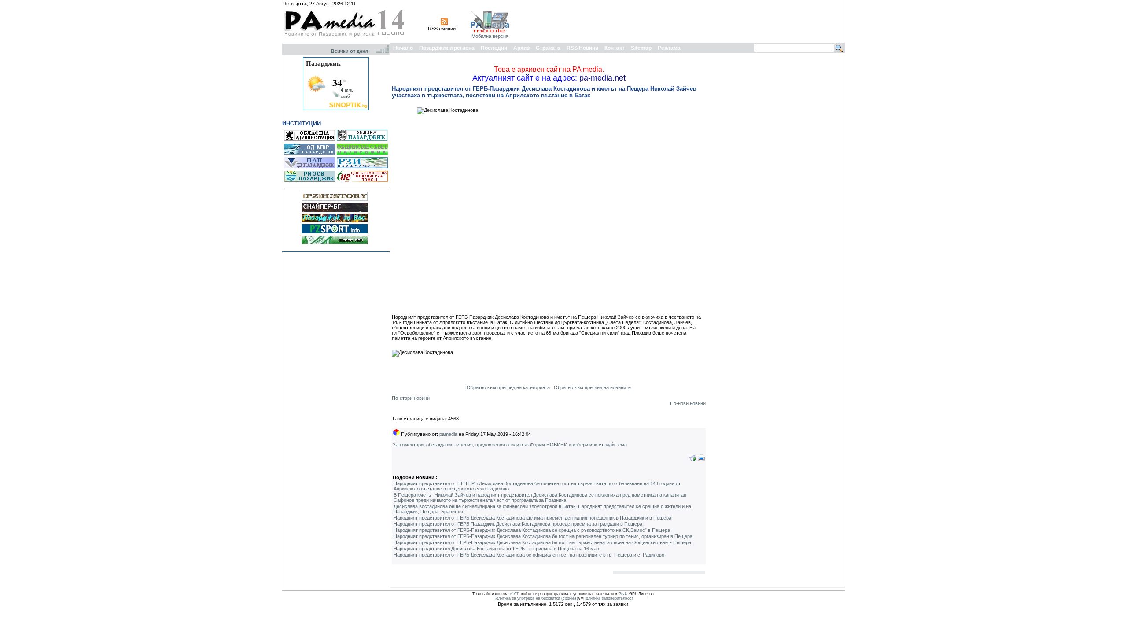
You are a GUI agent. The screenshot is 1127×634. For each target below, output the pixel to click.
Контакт (614, 48)
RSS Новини (582, 48)
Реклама (669, 48)
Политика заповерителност (608, 598)
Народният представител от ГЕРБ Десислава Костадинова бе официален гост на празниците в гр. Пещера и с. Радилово (529, 554)
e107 (514, 594)
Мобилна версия (489, 36)
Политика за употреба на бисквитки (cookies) (536, 598)
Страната (548, 48)
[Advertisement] (683, 21)
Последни (494, 48)
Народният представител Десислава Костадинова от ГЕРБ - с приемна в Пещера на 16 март (497, 548)
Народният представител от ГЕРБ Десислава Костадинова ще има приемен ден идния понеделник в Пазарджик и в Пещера (532, 517)
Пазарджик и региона (447, 48)
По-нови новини (688, 403)
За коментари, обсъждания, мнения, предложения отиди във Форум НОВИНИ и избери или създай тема (510, 444)
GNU (623, 594)
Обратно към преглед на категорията (508, 387)
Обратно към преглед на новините (592, 387)
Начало (403, 48)
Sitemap (641, 48)
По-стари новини (411, 398)
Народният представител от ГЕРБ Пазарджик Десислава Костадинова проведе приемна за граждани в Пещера (518, 524)
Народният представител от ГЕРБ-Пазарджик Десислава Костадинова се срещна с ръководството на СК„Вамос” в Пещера (532, 530)
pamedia (448, 434)
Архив (521, 48)
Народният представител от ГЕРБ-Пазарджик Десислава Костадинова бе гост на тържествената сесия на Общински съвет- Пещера (542, 542)
